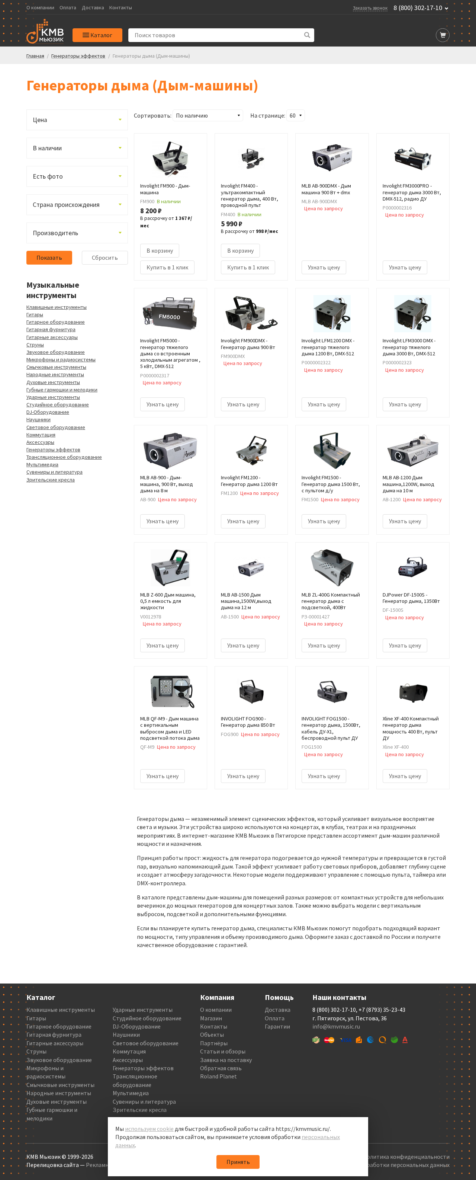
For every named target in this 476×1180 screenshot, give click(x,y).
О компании (40, 7)
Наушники (38, 419)
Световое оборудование (55, 427)
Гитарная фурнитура (50, 329)
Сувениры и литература (54, 472)
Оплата (68, 7)
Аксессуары (40, 442)
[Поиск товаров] (307, 35)
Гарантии (277, 1026)
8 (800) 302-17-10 (417, 7)
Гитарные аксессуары (52, 337)
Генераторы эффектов (53, 449)
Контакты (120, 7)
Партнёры (214, 1043)
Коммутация (40, 434)
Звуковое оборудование (55, 352)
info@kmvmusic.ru (336, 1026)
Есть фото (48, 176)
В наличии (47, 148)
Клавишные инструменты (56, 307)
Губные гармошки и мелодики (61, 389)
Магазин (211, 1018)
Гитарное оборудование (55, 322)
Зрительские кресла (50, 479)
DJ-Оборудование (47, 412)
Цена (40, 120)
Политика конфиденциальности (406, 1156)
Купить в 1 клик (167, 267)
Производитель (55, 233)
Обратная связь (221, 1068)
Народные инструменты (55, 374)
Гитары (34, 314)
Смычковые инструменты (56, 367)
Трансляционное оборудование (64, 457)
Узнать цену (324, 267)
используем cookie (149, 1128)
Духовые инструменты (53, 382)
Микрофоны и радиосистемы (61, 359)
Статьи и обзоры (222, 1051)
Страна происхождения (66, 205)
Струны (35, 344)
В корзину (160, 250)
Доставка (93, 7)
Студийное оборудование (57, 404)
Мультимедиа (42, 464)
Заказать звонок (370, 8)
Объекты (212, 1034)
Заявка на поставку (226, 1060)
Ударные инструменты (53, 397)
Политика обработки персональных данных (391, 1164)
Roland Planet (218, 1076)
